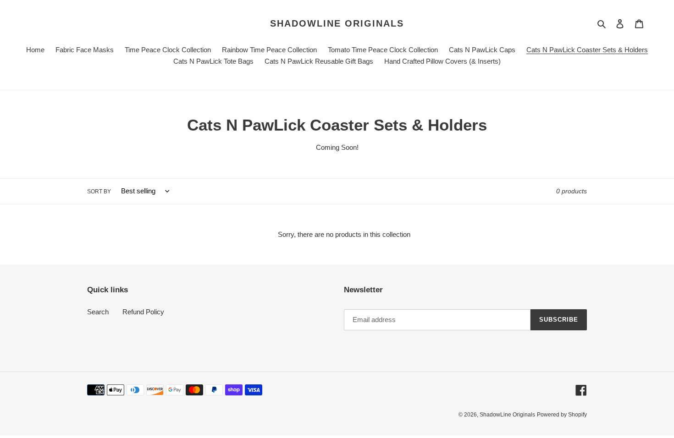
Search (98, 312)
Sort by (99, 191)
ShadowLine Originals (337, 23)
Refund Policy (143, 312)
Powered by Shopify (562, 414)
